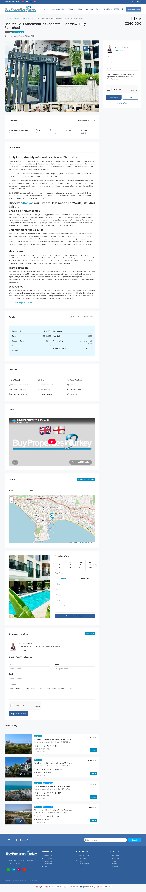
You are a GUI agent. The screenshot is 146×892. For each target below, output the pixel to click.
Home (45, 9)
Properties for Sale (57, 9)
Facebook (13, 303)
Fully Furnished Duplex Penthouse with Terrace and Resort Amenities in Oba (66, 763)
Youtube (29, 303)
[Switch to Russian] (31, 1)
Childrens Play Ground (19, 385)
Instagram (21, 303)
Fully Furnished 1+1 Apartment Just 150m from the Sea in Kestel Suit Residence (67, 739)
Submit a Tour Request (74, 616)
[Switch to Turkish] (35, 1)
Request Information (18, 714)
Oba (114, 861)
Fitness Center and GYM (20, 394)
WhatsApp (59, 646)
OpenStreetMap (82, 542)
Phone (56, 664)
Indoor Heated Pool (48, 385)
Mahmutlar (116, 856)
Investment (89, 9)
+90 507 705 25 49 (45, 646)
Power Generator (47, 394)
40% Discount (83, 856)
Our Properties (48, 783)
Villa (45, 866)
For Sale (16, 18)
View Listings (90, 634)
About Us (72, 9)
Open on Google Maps (87, 479)
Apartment (25, 18)
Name (11, 664)
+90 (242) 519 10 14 (28, 646)
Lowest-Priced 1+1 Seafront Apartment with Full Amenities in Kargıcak (63, 786)
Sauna (72, 385)
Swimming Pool (75, 389)
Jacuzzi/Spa (45, 389)
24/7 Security (16, 380)
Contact (99, 9)
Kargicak (115, 858)
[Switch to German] (23, 1)
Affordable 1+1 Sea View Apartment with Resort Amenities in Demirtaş (63, 810)
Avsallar (115, 866)
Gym (42, 380)
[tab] (85, 48)
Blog (80, 9)
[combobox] (75, 584)
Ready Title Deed (76, 380)
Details (93, 750)
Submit (134, 840)
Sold (80, 866)
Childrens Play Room (18, 389)
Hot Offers (35, 18)
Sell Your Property (133, 9)
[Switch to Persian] (27, 1)
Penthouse (48, 864)
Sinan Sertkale (40, 752)
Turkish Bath (74, 394)
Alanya (27, 203)
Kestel (114, 864)
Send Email (114, 97)
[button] (52, 516)
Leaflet (74, 542)
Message (12, 684)
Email (11, 674)
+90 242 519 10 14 (112, 9)
